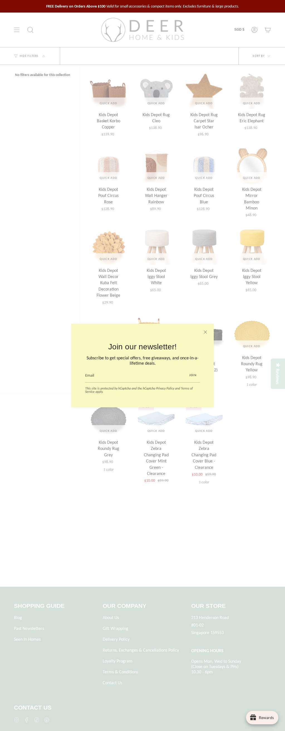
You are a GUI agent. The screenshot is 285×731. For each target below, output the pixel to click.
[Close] (205, 332)
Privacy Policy (165, 388)
